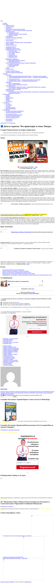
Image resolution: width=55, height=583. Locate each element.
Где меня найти (6, 94)
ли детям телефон (7, 363)
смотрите (25, 293)
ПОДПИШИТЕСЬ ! (37, 332)
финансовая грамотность (14, 61)
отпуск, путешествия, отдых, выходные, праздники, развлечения (21, 62)
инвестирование (9, 40)
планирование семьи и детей (12, 48)
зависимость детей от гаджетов (10, 360)
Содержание (6, 102)
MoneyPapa (12, 123)
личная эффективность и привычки (17, 60)
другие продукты (10, 90)
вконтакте (27, 303)
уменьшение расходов (14, 32)
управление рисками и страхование (14, 37)
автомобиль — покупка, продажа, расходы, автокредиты (19, 30)
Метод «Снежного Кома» (14, 83)
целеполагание (9, 36)
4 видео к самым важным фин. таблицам (18, 84)
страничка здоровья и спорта (12, 117)
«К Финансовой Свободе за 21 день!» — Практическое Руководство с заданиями (27, 87)
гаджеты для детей (7, 355)
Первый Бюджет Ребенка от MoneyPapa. (21, 232)
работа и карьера (10, 43)
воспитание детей (13, 50)
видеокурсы (8, 75)
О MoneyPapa (6, 109)
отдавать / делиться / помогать (13, 71)
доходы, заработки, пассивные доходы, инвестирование (19, 42)
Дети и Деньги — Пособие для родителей (18, 88)
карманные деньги (13, 55)
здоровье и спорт (10, 68)
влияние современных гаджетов (10, 351)
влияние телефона (7, 353)
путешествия (11, 66)
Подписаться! (27, 467)
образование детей (13, 56)
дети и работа (12, 54)
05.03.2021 (3, 123)
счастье (7, 67)
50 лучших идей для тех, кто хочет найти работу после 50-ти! (17, 535)
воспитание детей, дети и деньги (13, 49)
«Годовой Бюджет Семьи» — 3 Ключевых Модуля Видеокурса (23, 81)
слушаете (30, 293)
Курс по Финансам (5, 219)
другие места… (9, 101)
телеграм (20, 303)
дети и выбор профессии (14, 52)
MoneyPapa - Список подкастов (10, 338)
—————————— (11, 38)
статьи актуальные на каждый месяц (14, 72)
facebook (8, 100)
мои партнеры (9, 119)
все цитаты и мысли (10, 107)
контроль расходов (10, 31)
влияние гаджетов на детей (9, 346)
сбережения (8, 28)
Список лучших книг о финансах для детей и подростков (15, 271)
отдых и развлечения (13, 65)
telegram (8, 99)
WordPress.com (28, 581)
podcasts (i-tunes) (9, 97)
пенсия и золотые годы (11, 44)
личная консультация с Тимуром (13, 89)
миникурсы (8, 82)
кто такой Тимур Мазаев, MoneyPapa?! (15, 111)
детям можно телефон (8, 359)
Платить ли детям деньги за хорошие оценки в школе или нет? (16, 272)
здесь (36, 167)
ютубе (15, 303)
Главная (5, 23)
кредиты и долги (10, 26)
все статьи (8, 103)
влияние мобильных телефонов (10, 350)
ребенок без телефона (8, 365)
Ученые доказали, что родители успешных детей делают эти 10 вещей (18, 273)
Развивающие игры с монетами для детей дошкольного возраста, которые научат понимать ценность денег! (27, 274)
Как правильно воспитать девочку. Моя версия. (13, 269)
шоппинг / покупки (13, 35)
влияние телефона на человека (10, 354)
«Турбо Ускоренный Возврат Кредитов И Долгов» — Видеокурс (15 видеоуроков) (27, 76)
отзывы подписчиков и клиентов (13, 112)
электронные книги (10, 85)
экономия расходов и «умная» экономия (18, 34)
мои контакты (9, 120)
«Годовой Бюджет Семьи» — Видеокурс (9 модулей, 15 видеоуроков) (24, 79)
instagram (8, 96)
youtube (7, 95)
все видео (8, 106)
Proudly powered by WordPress (7, 581)
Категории (5, 24)
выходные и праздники (14, 64)
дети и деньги (12, 53)
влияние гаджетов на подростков (10, 348)
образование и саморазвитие (12, 59)
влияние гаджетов (7, 345)
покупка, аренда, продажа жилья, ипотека (15, 29)
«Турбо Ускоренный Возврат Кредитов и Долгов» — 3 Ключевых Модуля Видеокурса (28, 77)
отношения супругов (10, 47)
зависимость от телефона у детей (10, 361)
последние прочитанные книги (13, 115)
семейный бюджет (10, 25)
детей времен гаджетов (8, 356)
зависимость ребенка (8, 362)
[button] (33, 318)
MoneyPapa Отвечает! (11, 108)
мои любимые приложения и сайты (14, 114)
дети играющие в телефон (9, 357)
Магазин (5, 73)
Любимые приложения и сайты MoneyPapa (13, 557)
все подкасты (9, 105)
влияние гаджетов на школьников (11, 349)
